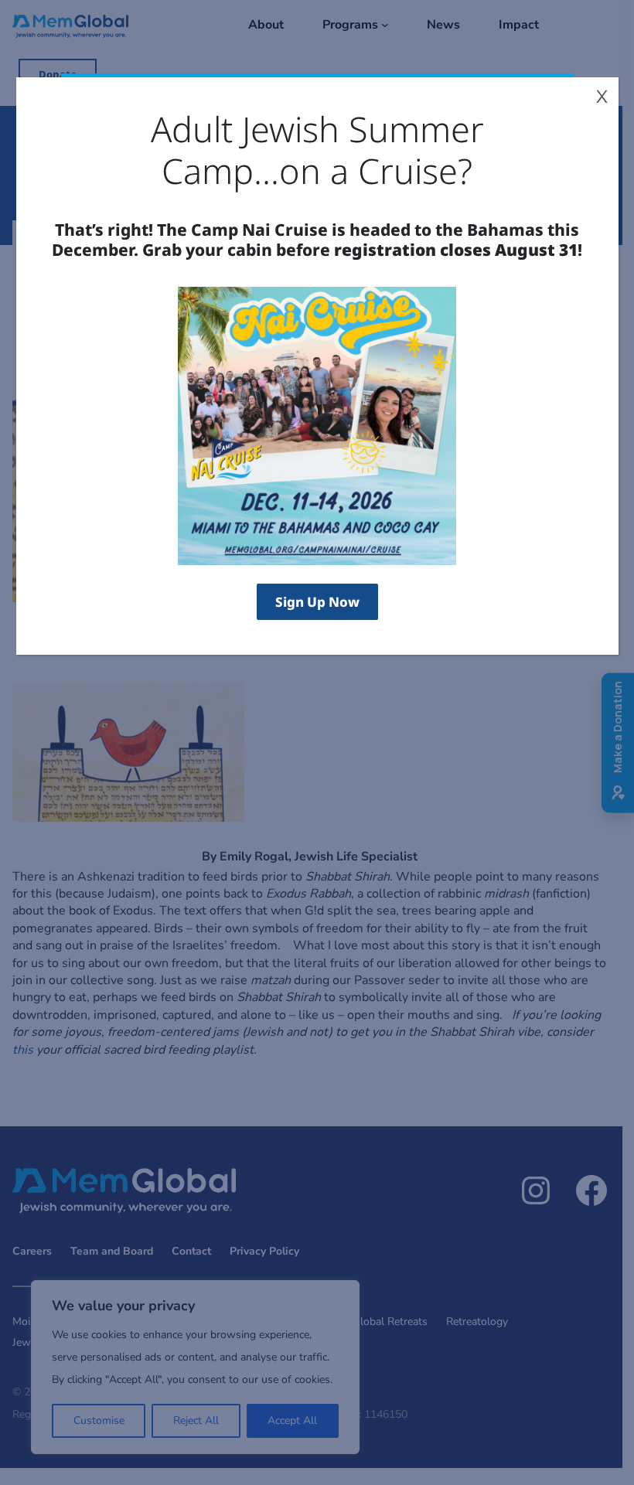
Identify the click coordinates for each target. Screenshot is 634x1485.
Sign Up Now (317, 602)
